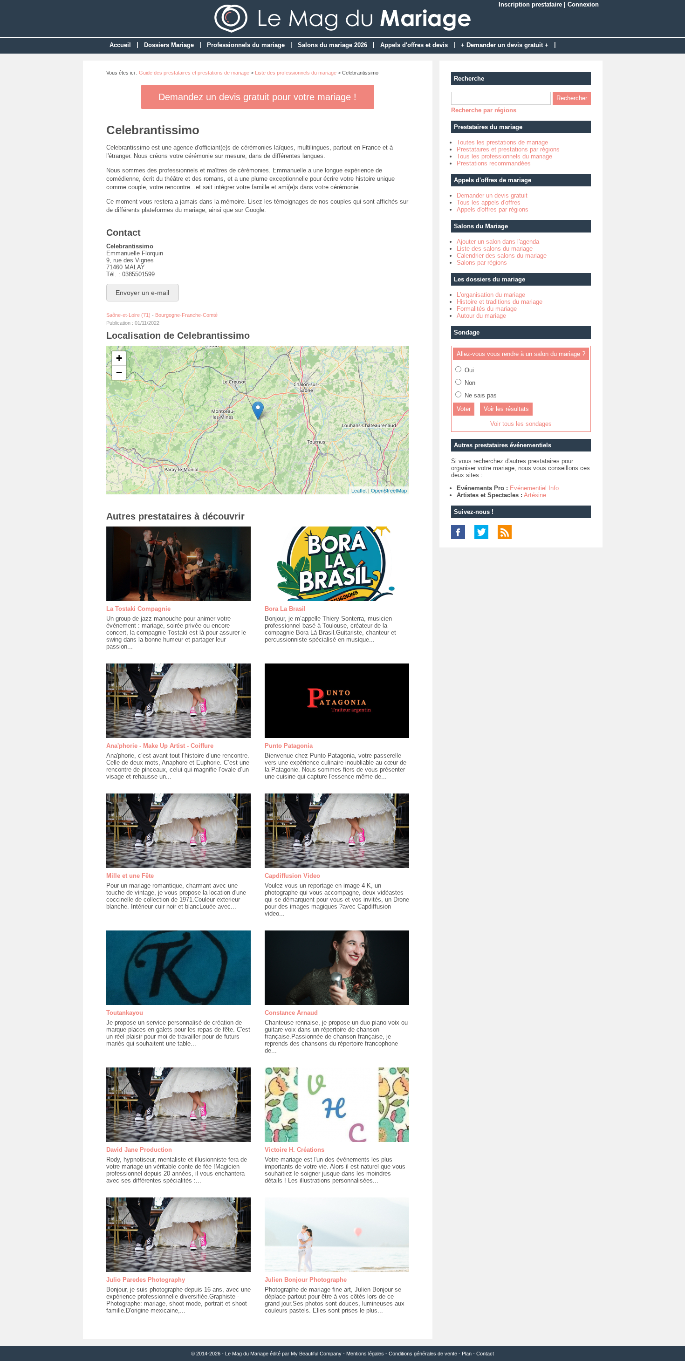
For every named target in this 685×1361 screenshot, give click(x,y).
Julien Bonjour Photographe (306, 1279)
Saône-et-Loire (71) (128, 315)
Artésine (535, 495)
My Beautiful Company (316, 1353)
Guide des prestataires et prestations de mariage (194, 72)
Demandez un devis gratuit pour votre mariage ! (257, 97)
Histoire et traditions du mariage (499, 301)
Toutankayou (124, 1012)
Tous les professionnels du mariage (504, 156)
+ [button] (119, 358)
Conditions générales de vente (423, 1353)
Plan (467, 1353)
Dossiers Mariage (169, 44)
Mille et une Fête (130, 875)
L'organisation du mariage (491, 294)
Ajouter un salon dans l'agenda (498, 241)
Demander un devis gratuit (492, 195)
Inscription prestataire (530, 4)
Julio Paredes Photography (145, 1279)
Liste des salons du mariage (495, 248)
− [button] (119, 372)
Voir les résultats (506, 408)
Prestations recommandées (494, 163)
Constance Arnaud (291, 1012)
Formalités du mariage (487, 308)
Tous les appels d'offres (489, 202)
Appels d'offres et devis (414, 44)
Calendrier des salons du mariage (502, 255)
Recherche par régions (483, 110)
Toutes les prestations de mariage (502, 142)
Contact (485, 1353)
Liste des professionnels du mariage (295, 72)
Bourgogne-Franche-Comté (186, 315)
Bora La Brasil (285, 608)
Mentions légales (365, 1353)
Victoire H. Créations (294, 1149)
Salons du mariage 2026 (332, 44)
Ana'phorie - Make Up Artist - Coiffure (159, 745)
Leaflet (359, 490)
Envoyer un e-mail (142, 292)
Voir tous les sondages (521, 423)
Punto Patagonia (289, 745)
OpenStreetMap (389, 490)
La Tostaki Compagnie (138, 608)
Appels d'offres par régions (492, 209)
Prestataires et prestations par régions (508, 149)
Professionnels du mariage (246, 44)
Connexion (583, 4)
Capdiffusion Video (292, 875)
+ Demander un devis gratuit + (504, 44)
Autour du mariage (481, 315)
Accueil (120, 44)
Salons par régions (482, 262)
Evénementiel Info (534, 488)
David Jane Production (139, 1149)
